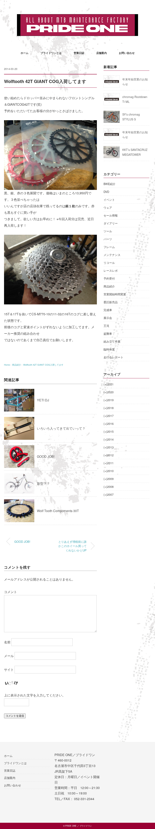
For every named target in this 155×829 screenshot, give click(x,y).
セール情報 (111, 215)
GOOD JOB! (45, 456)
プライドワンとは (51, 53)
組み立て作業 (112, 341)
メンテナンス (112, 255)
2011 (109, 463)
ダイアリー (111, 223)
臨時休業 (109, 349)
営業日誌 (79, 53)
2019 (109, 400)
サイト (9, 669)
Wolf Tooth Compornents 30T (58, 510)
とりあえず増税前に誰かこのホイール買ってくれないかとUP (72, 545)
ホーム (24, 53)
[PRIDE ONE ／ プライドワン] (77, 17)
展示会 (108, 318)
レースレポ (111, 270)
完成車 (108, 310)
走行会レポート (113, 357)
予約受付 (109, 278)
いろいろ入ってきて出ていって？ (61, 428)
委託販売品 (111, 302)
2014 (109, 439)
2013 (109, 447)
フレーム (109, 247)
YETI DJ (43, 400)
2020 (109, 392)
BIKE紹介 (109, 184)
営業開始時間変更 (115, 294)
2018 (109, 408)
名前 (7, 642)
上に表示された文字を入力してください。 (34, 695)
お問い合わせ (127, 53)
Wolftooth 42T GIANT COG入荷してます (43, 364)
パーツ (108, 239)
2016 (109, 424)
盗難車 (108, 333)
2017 (109, 416)
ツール (108, 231)
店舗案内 (101, 53)
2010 (109, 471)
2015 (109, 431)
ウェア (108, 207)
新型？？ (43, 483)
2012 (109, 455)
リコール (109, 263)
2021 (109, 384)
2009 (109, 479)
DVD (106, 192)
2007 (109, 494)
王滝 (106, 326)
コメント (10, 591)
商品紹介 (109, 286)
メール (9, 655)
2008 (109, 487)
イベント (109, 200)
